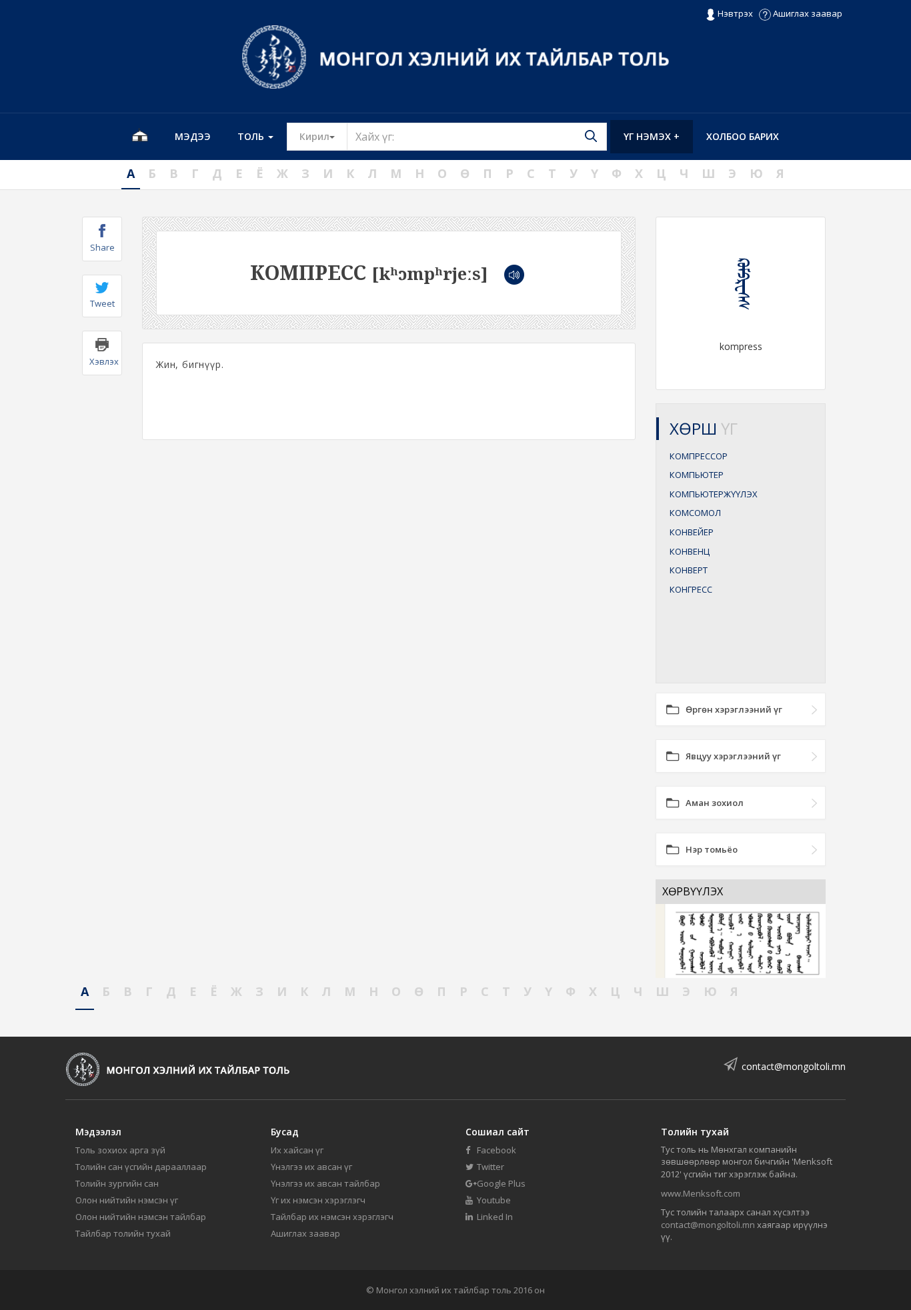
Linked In (494, 1217)
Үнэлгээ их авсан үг (311, 1167)
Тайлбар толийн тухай (123, 1233)
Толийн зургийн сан (117, 1183)
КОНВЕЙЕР (692, 532)
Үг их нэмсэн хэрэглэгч (318, 1200)
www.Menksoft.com (700, 1193)
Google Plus (500, 1183)
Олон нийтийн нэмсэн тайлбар (140, 1217)
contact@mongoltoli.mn (794, 1066)
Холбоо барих (742, 136)
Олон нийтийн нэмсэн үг (126, 1200)
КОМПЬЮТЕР (697, 475)
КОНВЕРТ (689, 570)
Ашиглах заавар (806, 13)
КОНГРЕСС (691, 589)
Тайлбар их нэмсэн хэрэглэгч (332, 1217)
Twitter (489, 1167)
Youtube (493, 1200)
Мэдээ (193, 136)
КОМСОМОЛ (695, 513)
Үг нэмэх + (652, 136)
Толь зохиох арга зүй (120, 1150)
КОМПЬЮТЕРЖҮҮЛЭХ (714, 494)
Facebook (495, 1150)
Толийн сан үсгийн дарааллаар (141, 1167)
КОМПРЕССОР (699, 456)
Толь (252, 136)
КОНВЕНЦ (690, 551)
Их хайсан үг (297, 1150)
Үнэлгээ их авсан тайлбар (325, 1183)
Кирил (323, 136)
